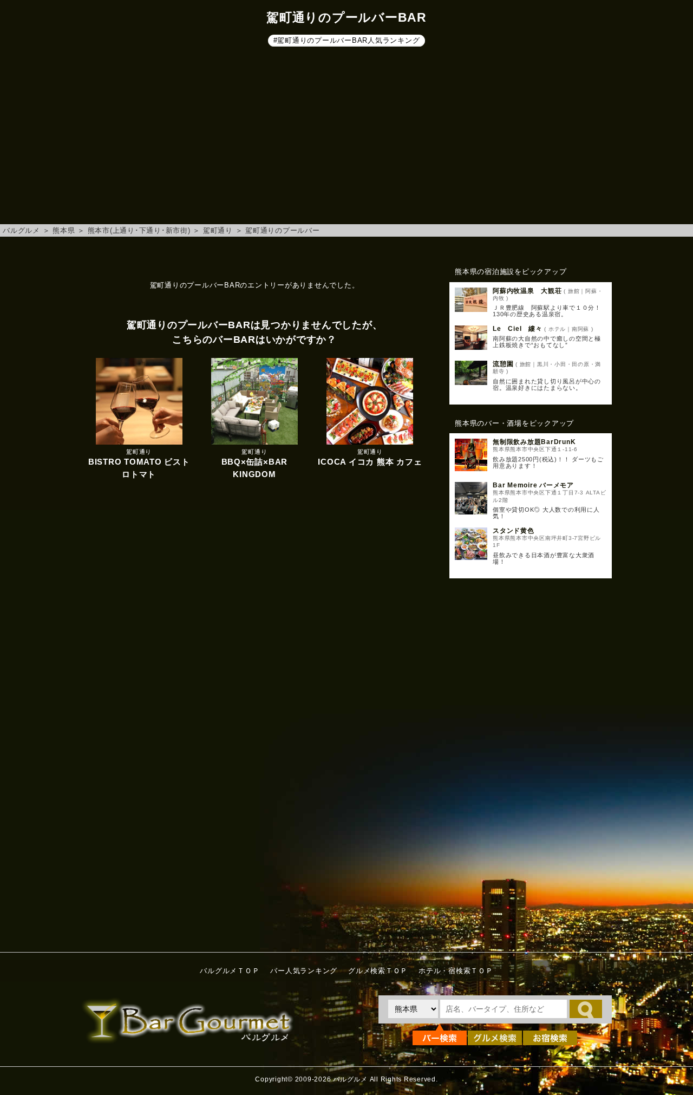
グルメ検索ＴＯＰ (378, 971)
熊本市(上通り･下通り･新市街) (139, 230)
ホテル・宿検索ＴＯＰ (456, 971)
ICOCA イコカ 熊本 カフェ (370, 461)
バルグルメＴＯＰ (229, 971)
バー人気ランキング (303, 971)
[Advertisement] (346, 137)
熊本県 (64, 230)
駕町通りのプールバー (282, 230)
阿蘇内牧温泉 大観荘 (527, 291)
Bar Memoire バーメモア (533, 485)
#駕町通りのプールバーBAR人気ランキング (346, 40)
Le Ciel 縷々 (517, 329)
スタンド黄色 (513, 531)
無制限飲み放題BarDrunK (534, 442)
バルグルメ (21, 230)
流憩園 (503, 364)
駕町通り (218, 230)
